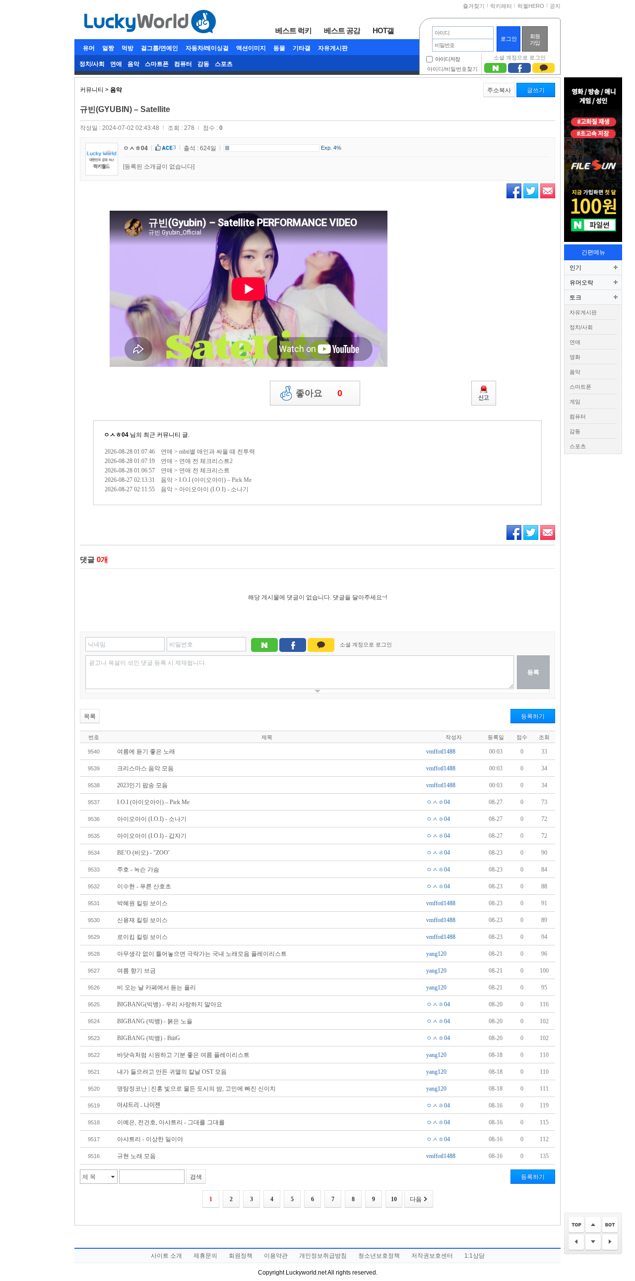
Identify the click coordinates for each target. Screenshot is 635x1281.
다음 (416, 1199)
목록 (90, 716)
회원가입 (535, 39)
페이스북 (514, 190)
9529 (94, 937)
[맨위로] (576, 1225)
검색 (196, 1176)
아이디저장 (447, 59)
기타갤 (302, 48)
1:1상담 (474, 1255)
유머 (89, 48)
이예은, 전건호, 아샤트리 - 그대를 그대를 (171, 1122)
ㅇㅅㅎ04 (135, 148)
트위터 (530, 190)
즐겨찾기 (474, 6)
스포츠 (224, 63)
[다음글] (610, 1242)
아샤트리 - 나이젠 (138, 1105)
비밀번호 (181, 644)
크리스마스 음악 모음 (145, 768)
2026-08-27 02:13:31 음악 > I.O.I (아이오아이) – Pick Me (178, 479)
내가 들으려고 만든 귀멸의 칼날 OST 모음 (172, 1071)
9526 (94, 987)
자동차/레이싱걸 (207, 48)
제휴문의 (205, 1255)
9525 (94, 1004)
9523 (94, 1038)
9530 (94, 920)
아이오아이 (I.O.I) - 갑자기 (152, 835)
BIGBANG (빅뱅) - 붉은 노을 (154, 1021)
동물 (279, 48)
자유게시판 (333, 48)
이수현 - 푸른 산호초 (144, 886)
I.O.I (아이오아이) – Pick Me (153, 802)
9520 (94, 1089)
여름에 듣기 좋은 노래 (146, 751)
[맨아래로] (610, 1225)
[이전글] (576, 1242)
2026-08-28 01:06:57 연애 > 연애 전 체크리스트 (167, 470)
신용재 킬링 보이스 (142, 920)
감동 (203, 63)
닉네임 (97, 644)
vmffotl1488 (440, 751)
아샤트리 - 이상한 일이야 (150, 1139)
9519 (94, 1105)
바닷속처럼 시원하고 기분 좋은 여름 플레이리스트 (183, 1054)
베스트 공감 (342, 30)
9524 (94, 1021)
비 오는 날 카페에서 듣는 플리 (156, 987)
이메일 (547, 190)
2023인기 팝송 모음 (142, 785)
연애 (116, 63)
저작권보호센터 (432, 1255)
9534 (94, 853)
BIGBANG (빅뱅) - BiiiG (148, 1038)
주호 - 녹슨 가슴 (138, 869)
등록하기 (533, 716)
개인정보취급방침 (323, 1255)
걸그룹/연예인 (159, 48)
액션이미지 (251, 48)
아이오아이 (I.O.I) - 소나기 (152, 818)
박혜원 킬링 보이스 (142, 903)
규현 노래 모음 (136, 1156)
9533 (94, 870)
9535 (94, 836)
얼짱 (108, 48)
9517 (94, 1139)
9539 (94, 768)
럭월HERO (530, 6)
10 (394, 1199)
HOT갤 (383, 30)
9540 (94, 752)
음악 (133, 63)
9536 (94, 819)
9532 (94, 886)
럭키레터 (501, 6)
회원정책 (241, 1255)
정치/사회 (92, 63)
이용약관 (276, 1255)
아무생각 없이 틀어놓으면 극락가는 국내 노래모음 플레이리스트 (202, 953)
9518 (94, 1122)
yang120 (436, 953)
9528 (94, 954)
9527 (94, 971)
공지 (555, 6)
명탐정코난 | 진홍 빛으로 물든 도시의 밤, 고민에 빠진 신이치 (196, 1088)
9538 (94, 785)
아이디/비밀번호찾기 (452, 69)
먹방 (127, 48)
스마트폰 (157, 63)
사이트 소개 (166, 1255)
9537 (94, 802)
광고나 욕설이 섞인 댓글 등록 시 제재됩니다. (147, 662)
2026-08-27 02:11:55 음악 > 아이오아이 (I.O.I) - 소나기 (177, 489)
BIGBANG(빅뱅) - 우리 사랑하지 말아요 (169, 1004)
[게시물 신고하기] (483, 393)
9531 (94, 903)
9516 (94, 1156)
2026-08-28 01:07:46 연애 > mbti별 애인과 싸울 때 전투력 (180, 451)
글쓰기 (536, 90)
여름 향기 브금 (136, 970)
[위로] (593, 1225)
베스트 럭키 (293, 30)
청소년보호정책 (379, 1255)
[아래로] (593, 1242)
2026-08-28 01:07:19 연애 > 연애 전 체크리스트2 (169, 461)
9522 (94, 1055)
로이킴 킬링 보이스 (142, 936)
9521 (94, 1072)
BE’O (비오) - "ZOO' (143, 852)
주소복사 (499, 90)
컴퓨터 (183, 63)
